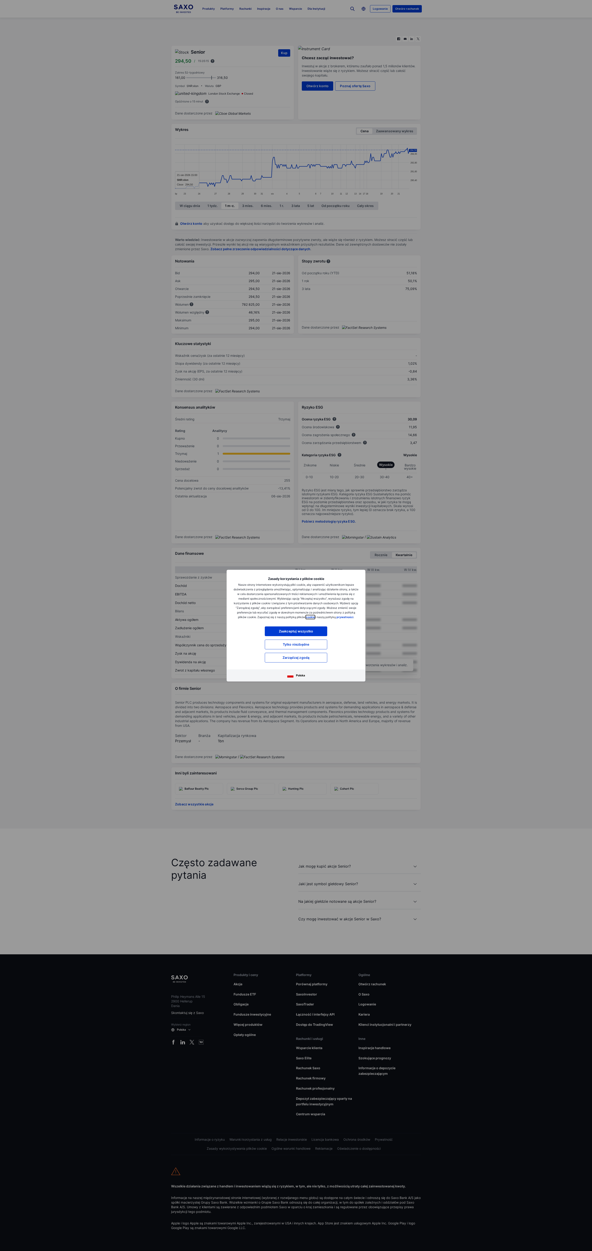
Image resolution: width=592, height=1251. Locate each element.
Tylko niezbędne (296, 644)
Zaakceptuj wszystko (296, 631)
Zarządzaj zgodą (296, 657)
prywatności (344, 617)
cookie (310, 617)
